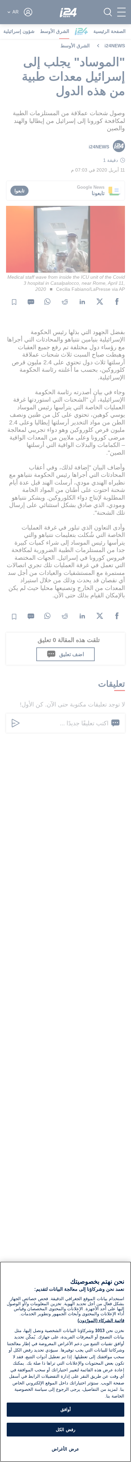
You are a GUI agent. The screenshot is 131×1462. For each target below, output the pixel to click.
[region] (65, 1362)
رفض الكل (65, 1429)
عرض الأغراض (65, 1449)
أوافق (65, 1409)
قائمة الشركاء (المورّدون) (101, 1320)
